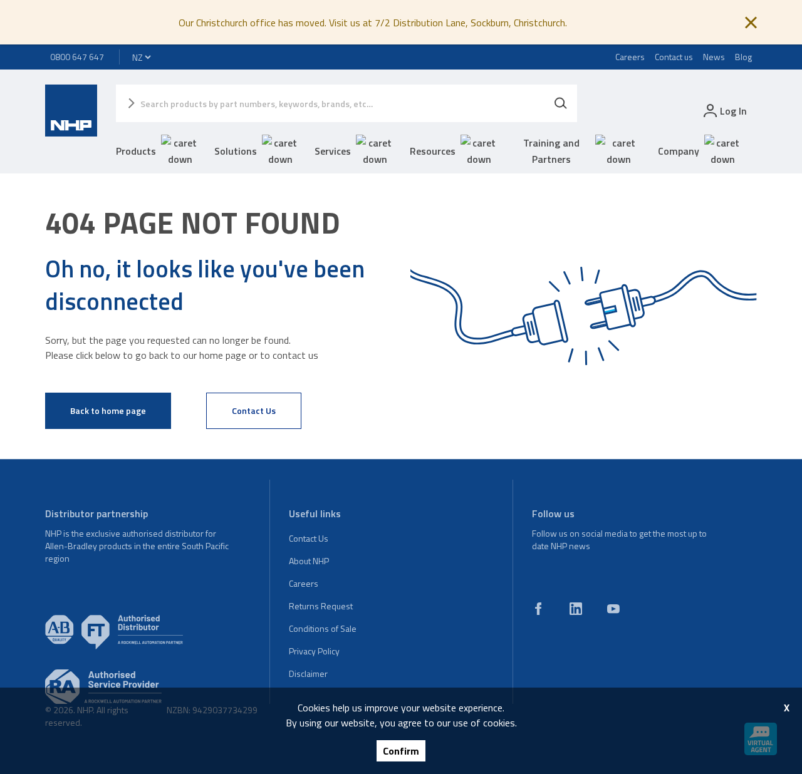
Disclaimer (308, 673)
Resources (433, 150)
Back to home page (108, 410)
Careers (630, 56)
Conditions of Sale (323, 628)
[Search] (561, 103)
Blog (743, 56)
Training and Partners (551, 151)
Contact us (674, 56)
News (714, 56)
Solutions (235, 150)
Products (136, 150)
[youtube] (613, 608)
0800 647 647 (77, 56)
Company (678, 150)
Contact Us (254, 410)
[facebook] (538, 608)
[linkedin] (576, 608)
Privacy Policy (314, 651)
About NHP (309, 560)
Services (333, 150)
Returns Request (321, 605)
